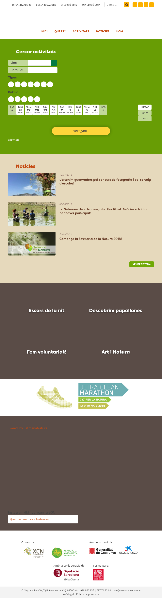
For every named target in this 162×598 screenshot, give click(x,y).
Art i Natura (116, 352)
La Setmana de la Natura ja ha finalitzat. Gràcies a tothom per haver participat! (104, 211)
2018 (28, 16)
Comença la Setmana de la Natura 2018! (90, 239)
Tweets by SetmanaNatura (27, 428)
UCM (119, 31)
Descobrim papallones (115, 310)
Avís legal (68, 594)
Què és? (60, 31)
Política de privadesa (87, 594)
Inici (44, 31)
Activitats (81, 31)
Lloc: (14, 63)
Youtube (151, 4)
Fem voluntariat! (46, 352)
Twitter (140, 4)
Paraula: (16, 70)
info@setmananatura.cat (127, 590)
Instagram (146, 4)
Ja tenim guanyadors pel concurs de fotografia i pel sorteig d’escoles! (105, 181)
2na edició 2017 (91, 5)
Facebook (135, 4)
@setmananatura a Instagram (30, 519)
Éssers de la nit (46, 310)
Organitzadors (21, 5)
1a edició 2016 (69, 5)
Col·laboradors (46, 5)
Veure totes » (142, 264)
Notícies (102, 31)
